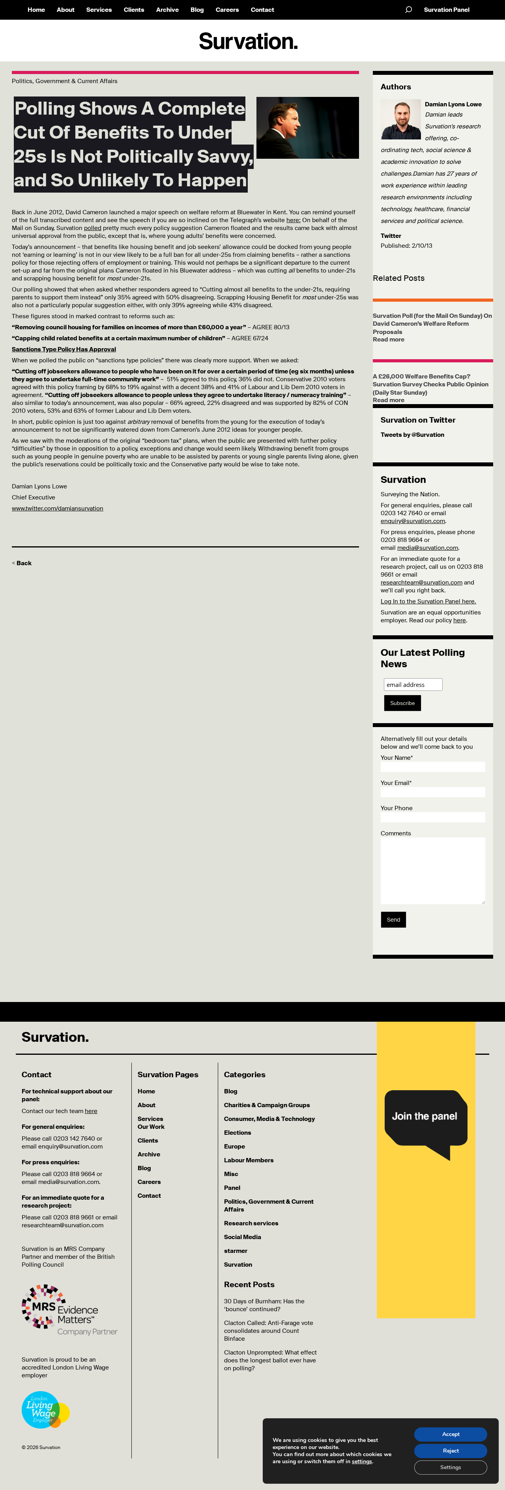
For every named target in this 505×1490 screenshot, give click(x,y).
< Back (22, 563)
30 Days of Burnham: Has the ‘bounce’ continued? (264, 1305)
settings (362, 1461)
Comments (396, 833)
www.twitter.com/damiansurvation (57, 508)
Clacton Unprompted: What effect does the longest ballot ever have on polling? (270, 1360)
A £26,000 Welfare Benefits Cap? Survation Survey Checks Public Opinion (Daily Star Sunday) (430, 385)
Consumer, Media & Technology (269, 1119)
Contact (262, 10)
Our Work (151, 1127)
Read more (388, 339)
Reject (451, 1451)
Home (36, 10)
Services (99, 10)
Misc (231, 1174)
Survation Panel (446, 10)
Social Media (242, 1237)
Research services (251, 1223)
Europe (234, 1146)
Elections (237, 1133)
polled (92, 228)
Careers (227, 10)
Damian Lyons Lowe (453, 104)
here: (293, 220)
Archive (167, 10)
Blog (197, 10)
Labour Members (249, 1160)
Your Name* (397, 758)
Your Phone (397, 808)
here (459, 620)
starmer (235, 1251)
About (66, 10)
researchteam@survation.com (421, 582)
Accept (451, 1434)
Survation (238, 1265)
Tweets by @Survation (412, 435)
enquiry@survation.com (413, 521)
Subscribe (402, 703)
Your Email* (396, 783)
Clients (134, 10)
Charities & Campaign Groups (267, 1105)
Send (393, 919)
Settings (450, 1467)
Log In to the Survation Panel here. (428, 601)
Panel (232, 1188)
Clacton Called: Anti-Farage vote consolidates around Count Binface (268, 1331)
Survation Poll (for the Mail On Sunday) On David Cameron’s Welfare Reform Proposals (432, 324)
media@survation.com (427, 548)
